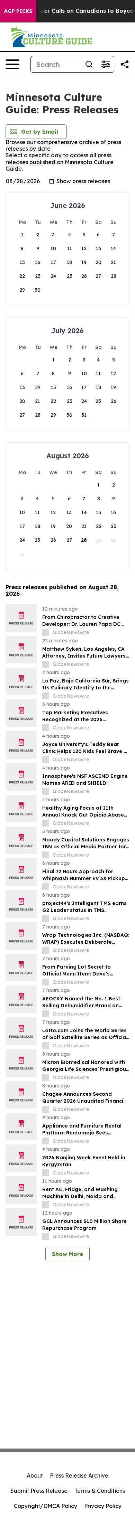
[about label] (45, 632)
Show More (67, 1254)
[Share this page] (124, 64)
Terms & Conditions (99, 1490)
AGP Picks (18, 11)
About (35, 1475)
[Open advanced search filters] (105, 64)
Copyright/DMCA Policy (45, 1505)
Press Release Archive (79, 1475)
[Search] (89, 64)
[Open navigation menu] (12, 64)
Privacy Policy (103, 1505)
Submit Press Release (39, 1490)
